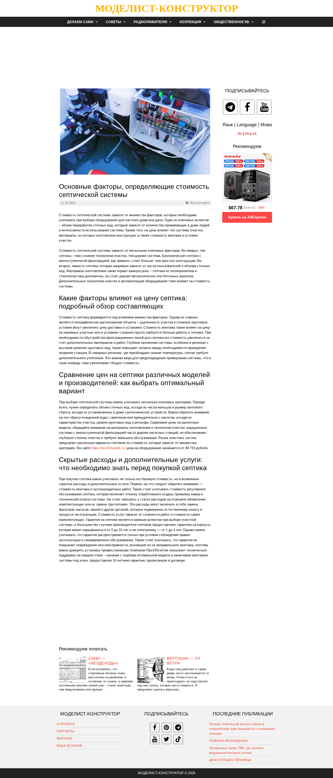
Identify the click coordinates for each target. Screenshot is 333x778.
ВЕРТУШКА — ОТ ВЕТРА (183, 661)
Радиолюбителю (150, 22)
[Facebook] (247, 107)
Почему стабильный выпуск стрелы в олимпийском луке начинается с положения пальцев (242, 728)
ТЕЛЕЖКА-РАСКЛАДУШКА (228, 740)
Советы (113, 22)
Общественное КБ (231, 22)
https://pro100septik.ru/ (108, 448)
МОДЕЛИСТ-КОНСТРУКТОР (166, 8)
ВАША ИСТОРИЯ (69, 745)
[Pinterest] (166, 727)
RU (240, 133)
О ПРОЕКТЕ (66, 724)
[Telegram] (230, 107)
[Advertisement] (166, 55)
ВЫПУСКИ (64, 738)
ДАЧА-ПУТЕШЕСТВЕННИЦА (230, 760)
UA (254, 133)
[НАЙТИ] (263, 22)
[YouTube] (264, 107)
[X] (166, 739)
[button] (97, 22)
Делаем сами (80, 22)
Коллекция (190, 22)
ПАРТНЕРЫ (65, 731)
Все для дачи (200, 202)
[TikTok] (178, 739)
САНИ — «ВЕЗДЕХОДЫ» (103, 661)
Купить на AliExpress (247, 217)
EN (247, 133)
